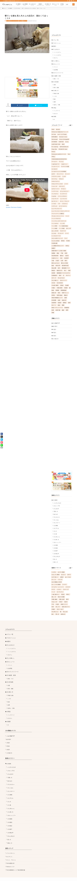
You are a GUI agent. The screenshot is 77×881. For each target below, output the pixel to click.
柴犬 (53, 606)
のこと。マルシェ (64, 201)
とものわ (54, 196)
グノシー (67, 174)
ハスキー (59, 589)
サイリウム (54, 179)
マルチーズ (63, 231)
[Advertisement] (27, 64)
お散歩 (61, 577)
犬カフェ (56, 58)
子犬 (53, 604)
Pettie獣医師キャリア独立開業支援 (15, 870)
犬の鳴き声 (56, 553)
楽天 (59, 268)
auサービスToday (62, 134)
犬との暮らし (56, 61)
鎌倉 (63, 310)
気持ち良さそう (66, 606)
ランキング (60, 233)
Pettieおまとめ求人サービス (59, 154)
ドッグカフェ (55, 193)
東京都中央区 (65, 265)
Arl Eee (54, 134)
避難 (63, 305)
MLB (63, 144)
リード (67, 233)
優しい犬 (54, 597)
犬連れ (53, 287)
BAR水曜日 (54, 136)
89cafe (58, 129)
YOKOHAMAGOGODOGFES (59, 159)
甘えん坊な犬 (57, 556)
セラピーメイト (55, 188)
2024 (53, 129)
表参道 (59, 302)
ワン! (66, 238)
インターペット (55, 166)
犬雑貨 (54, 116)
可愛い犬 (56, 511)
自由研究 (54, 302)
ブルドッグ (66, 589)
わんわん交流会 (55, 240)
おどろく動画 (61, 572)
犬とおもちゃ (57, 517)
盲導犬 (53, 295)
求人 (65, 270)
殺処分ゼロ (59, 270)
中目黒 (68, 240)
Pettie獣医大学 (10, 863)
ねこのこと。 (55, 201)
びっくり (54, 579)
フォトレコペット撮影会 (58, 213)
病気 (59, 292)
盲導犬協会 (59, 295)
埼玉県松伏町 (55, 255)
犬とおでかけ (61, 278)
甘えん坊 (65, 611)
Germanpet (55, 139)
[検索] (74, 1)
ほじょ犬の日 (55, 231)
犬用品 (54, 107)
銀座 (53, 310)
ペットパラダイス (56, 218)
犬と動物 (56, 525)
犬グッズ (54, 278)
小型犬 (57, 260)
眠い (53, 614)
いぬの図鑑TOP (10, 736)
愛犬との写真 (64, 263)
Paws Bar (54, 149)
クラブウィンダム (56, 176)
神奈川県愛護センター (57, 297)
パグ (59, 203)
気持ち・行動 (57, 104)
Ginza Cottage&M (64, 139)
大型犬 (67, 255)
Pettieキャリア (10, 866)
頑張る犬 (63, 614)
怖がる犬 (56, 514)
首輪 (53, 312)
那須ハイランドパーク (57, 307)
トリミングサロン (62, 196)
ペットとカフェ (57, 52)
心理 (62, 260)
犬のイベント (63, 280)
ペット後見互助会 (63, 226)
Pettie (53, 151)
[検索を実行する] (73, 4)
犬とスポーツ (57, 522)
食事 (55, 102)
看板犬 (65, 295)
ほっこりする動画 (56, 584)
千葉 (62, 253)
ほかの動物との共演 (57, 582)
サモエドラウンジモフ (57, 184)
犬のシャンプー (57, 542)
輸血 (59, 305)
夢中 (67, 599)
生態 (55, 84)
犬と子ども (56, 528)
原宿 (66, 253)
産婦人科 (54, 292)
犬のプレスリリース (58, 72)
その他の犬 (56, 338)
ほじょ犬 (68, 228)
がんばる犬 (56, 508)
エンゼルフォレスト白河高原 (59, 171)
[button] (2, 434)
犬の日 (53, 283)
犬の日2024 (60, 283)
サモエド (61, 179)
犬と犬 (55, 531)
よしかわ (54, 233)
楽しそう (58, 606)
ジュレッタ (54, 186)
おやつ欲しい (55, 577)
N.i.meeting (55, 146)
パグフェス (54, 206)
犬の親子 (56, 550)
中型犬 (54, 332)
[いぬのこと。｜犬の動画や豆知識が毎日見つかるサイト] (7, 4)
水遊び (53, 609)
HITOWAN (54, 141)
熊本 (60, 275)
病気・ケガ (56, 78)
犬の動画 (8, 20)
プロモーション (57, 43)
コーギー (64, 584)
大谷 (61, 258)
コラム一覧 (56, 40)
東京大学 (58, 265)
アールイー (54, 161)
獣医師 (57, 290)
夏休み (61, 255)
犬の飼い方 (56, 90)
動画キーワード (56, 568)
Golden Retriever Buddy (14, 207)
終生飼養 (54, 300)
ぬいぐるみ (68, 577)
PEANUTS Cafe (63, 149)
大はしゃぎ (54, 601)
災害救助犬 (54, 275)
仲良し (68, 594)
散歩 (55, 99)
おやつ (53, 174)
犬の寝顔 (56, 545)
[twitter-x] (68, 1)
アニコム (61, 161)
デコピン (63, 188)
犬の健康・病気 (57, 76)
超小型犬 (55, 326)
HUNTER (61, 141)
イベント (56, 67)
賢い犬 (55, 559)
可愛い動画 (54, 599)
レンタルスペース (56, 236)
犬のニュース (56, 64)
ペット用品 (62, 228)
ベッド (53, 592)
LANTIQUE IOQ (56, 144)
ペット (67, 216)
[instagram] (70, 1)
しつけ (55, 96)
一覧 (70, 125)
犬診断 (67, 285)
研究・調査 (56, 87)
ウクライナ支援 (65, 166)
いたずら (54, 572)
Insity (67, 141)
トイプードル (55, 191)
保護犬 (54, 46)
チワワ (53, 589)
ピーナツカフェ (63, 206)
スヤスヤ (68, 587)
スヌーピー (62, 186)
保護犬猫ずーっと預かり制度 (59, 250)
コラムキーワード (57, 125)
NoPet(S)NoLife (64, 146)
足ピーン (54, 305)
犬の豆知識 (56, 82)
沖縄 (69, 270)
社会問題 (56, 69)
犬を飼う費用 (55, 285)
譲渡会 (64, 302)
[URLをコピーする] (2, 447)
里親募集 (67, 307)
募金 (58, 253)
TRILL (53, 156)
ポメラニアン (60, 592)
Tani (69, 154)
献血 (53, 290)
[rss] (72, 1)
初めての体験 (61, 597)
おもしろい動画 (55, 574)
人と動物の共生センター (58, 245)
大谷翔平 (66, 258)
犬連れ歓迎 (59, 287)
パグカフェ (64, 203)
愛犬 (66, 260)
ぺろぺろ (60, 579)
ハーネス (54, 203)
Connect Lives (63, 136)
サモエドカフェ (55, 181)
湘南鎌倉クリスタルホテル (63, 273)
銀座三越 (58, 310)
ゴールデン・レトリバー (58, 587)
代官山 (67, 245)
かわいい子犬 (57, 505)
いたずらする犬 (15, 20)
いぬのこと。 (64, 164)
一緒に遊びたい (55, 594)
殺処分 (53, 270)
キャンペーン (60, 174)
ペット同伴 (54, 226)
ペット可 (62, 223)
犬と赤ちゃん (57, 536)
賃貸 (69, 302)
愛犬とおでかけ (55, 263)
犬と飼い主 (56, 539)
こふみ (64, 176)
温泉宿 (53, 273)
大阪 (53, 260)
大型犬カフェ (55, 258)
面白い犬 (25, 20)
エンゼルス (54, 169)
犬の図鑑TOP (56, 323)
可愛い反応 (62, 599)
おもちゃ (56, 113)
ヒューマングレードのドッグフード (60, 211)
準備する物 (56, 93)
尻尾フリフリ (64, 604)
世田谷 (63, 240)
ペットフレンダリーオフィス (59, 221)
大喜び (60, 601)
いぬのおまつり (55, 164)
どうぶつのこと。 (64, 191)
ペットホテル (55, 223)
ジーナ (66, 184)
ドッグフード (57, 110)
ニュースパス (63, 198)
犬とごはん (56, 520)
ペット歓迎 (54, 228)
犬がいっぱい (60, 609)
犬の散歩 (56, 548)
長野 (67, 310)
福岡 (66, 297)
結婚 (59, 300)
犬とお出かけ (56, 49)
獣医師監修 (63, 290)
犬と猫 (20, 20)
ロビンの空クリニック (57, 238)
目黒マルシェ (65, 292)
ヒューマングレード (57, 208)
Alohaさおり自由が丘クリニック (60, 132)
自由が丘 (64, 300)
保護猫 (53, 253)
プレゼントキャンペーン (58, 216)
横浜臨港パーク (66, 268)
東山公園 (54, 268)
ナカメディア (55, 198)
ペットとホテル (57, 55)
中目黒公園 (54, 243)
